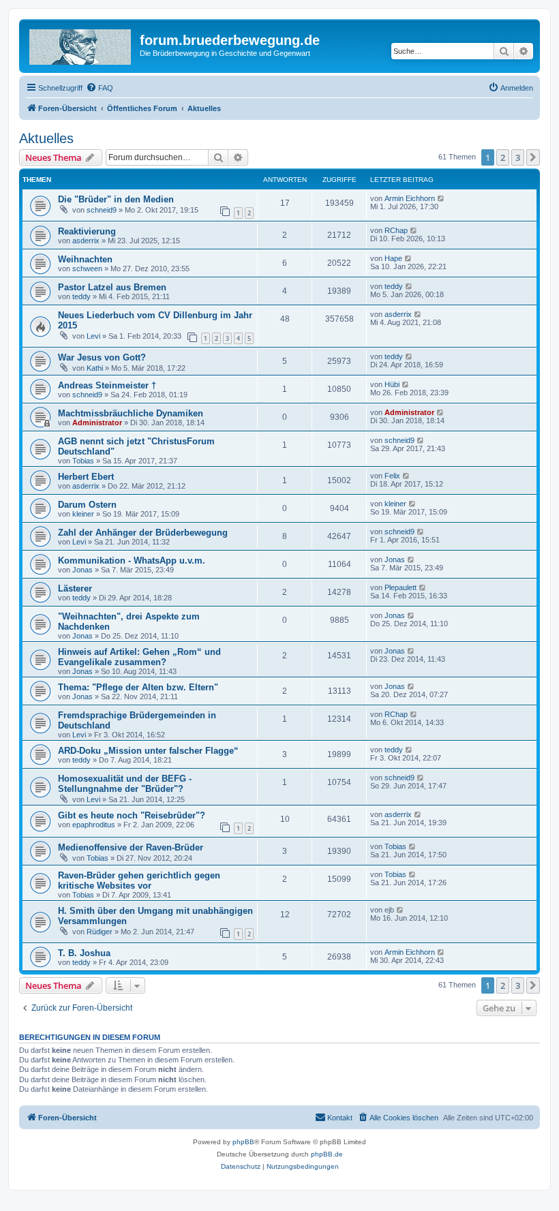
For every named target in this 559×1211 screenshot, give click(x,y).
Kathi (95, 368)
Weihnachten (85, 259)
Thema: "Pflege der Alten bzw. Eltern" (138, 687)
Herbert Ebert (86, 477)
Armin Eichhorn (409, 198)
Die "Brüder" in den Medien (116, 199)
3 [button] (517, 157)
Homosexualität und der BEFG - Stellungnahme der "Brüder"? (125, 783)
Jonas (82, 570)
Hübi (391, 384)
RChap (396, 230)
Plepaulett (400, 587)
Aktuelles (46, 138)
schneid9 (102, 210)
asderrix (86, 240)
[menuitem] (99, 88)
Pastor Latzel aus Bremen (112, 287)
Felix (392, 476)
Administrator (97, 422)
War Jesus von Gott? (102, 357)
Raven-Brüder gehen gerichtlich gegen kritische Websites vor (139, 880)
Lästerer (75, 588)
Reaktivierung (87, 231)
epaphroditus (93, 825)
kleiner (83, 514)
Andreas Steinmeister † (107, 385)
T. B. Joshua (84, 953)
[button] (533, 157)
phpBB (243, 1142)
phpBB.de (327, 1154)
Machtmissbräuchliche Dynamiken (130, 413)
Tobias (83, 461)
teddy (81, 296)
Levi (93, 336)
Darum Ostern (87, 505)
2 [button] (502, 157)
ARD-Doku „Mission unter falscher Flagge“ (148, 751)
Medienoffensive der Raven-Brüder (130, 847)
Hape (393, 258)
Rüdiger (99, 932)
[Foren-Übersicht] (81, 44)
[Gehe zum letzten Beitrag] (441, 198)
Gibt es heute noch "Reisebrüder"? (131, 815)
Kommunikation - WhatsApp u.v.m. (131, 560)
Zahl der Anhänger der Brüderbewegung (143, 532)
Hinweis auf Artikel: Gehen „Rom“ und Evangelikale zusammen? (139, 657)
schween (87, 268)
